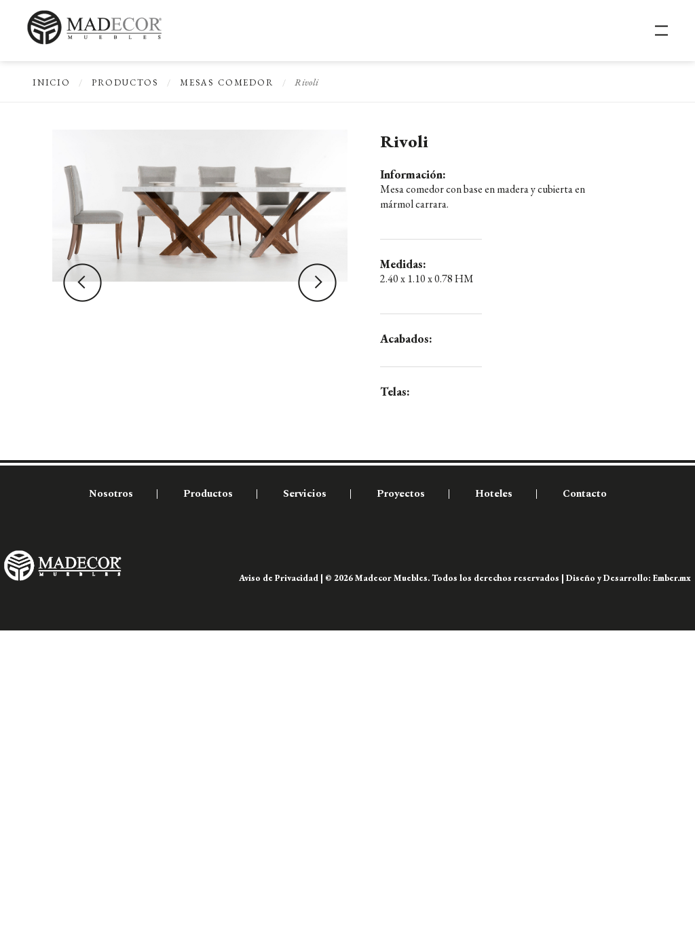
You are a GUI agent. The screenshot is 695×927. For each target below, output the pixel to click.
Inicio (52, 82)
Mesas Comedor (227, 82)
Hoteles (493, 494)
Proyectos (401, 494)
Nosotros (111, 494)
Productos (125, 82)
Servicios (304, 494)
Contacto (585, 494)
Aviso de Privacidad (278, 578)
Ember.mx (672, 578)
